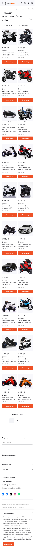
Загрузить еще (17, 414)
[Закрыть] (32, 512)
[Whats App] (19, 494)
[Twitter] (11, 494)
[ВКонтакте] (3, 494)
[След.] (22, 420)
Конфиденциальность (9, 507)
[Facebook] (7, 494)
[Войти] (28, 3)
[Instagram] (15, 494)
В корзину (9, 62)
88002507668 (6, 481)
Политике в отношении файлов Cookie (17, 539)
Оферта (21, 507)
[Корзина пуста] (32, 3)
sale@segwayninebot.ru (10, 485)
